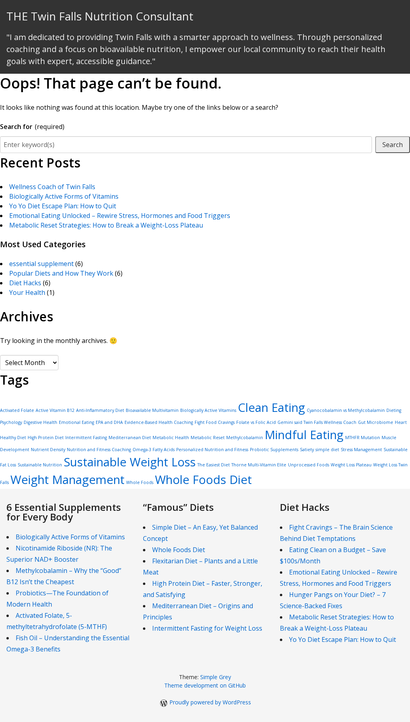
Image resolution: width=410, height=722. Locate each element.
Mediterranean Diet (130, 437)
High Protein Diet (46, 437)
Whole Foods (139, 482)
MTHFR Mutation (362, 437)
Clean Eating (271, 407)
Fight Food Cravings (215, 422)
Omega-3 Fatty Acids (154, 449)
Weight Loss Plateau (351, 465)
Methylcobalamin (244, 437)
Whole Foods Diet (203, 480)
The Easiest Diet (213, 465)
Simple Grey (215, 677)
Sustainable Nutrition (40, 465)
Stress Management (361, 449)
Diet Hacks (25, 282)
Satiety (307, 449)
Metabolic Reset (208, 437)
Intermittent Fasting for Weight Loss (207, 628)
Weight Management (67, 480)
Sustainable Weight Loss (130, 462)
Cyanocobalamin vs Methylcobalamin (346, 410)
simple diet (327, 449)
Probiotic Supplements (274, 449)
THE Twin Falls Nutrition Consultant (99, 16)
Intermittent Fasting (86, 437)
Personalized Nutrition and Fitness (212, 449)
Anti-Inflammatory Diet (100, 410)
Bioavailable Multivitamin (152, 410)
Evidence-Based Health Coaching (159, 422)
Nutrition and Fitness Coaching (99, 449)
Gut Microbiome (375, 422)
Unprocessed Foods (308, 465)
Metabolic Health (171, 437)
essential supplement (41, 263)
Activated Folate (17, 410)
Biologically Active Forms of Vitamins (64, 196)
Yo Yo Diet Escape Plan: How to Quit (62, 206)
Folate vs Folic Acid (256, 422)
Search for (32, 126)
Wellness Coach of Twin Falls (52, 186)
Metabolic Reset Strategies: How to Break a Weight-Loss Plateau (106, 225)
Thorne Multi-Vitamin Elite (258, 465)
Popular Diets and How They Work (61, 273)
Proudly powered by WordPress (210, 702)
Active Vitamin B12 (55, 410)
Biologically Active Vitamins (208, 410)
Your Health (27, 292)
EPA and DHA (109, 422)
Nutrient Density (48, 449)
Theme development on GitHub (205, 685)
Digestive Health (40, 422)
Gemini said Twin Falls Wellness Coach (316, 422)
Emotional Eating (76, 422)
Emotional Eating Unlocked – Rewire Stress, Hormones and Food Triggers (119, 215)
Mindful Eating (304, 435)
